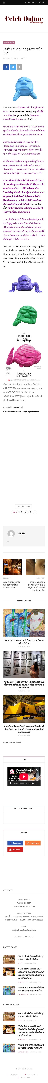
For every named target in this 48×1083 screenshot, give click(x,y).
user (21, 533)
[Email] (35, 512)
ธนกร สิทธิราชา (23, 506)
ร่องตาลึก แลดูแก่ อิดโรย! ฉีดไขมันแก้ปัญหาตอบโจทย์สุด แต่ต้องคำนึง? (36, 586)
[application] (24, 776)
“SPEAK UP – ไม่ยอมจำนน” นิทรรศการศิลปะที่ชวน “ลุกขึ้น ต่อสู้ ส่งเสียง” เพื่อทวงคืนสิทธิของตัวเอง (24, 684)
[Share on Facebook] (6, 67)
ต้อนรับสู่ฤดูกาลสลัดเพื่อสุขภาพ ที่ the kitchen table (12, 585)
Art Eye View (9, 43)
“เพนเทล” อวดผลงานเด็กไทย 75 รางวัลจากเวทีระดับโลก (24, 641)
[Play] (11, 783)
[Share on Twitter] (13, 67)
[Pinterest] (30, 512)
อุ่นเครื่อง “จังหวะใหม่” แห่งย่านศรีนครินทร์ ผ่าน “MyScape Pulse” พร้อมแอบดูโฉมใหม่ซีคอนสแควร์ (24, 729)
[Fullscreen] (37, 783)
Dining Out (23, 982)
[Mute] (32, 783)
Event (20, 963)
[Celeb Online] (24, 19)
